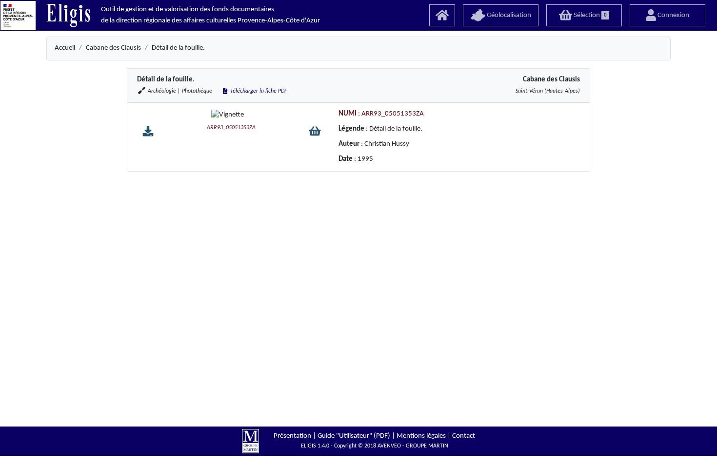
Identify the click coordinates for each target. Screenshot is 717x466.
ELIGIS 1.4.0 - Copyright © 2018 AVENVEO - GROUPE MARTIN (374, 446)
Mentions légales (421, 436)
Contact (463, 436)
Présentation (292, 436)
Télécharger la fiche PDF (258, 91)
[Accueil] (442, 15)
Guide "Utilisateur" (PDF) (354, 436)
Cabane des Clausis (113, 48)
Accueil (65, 48)
